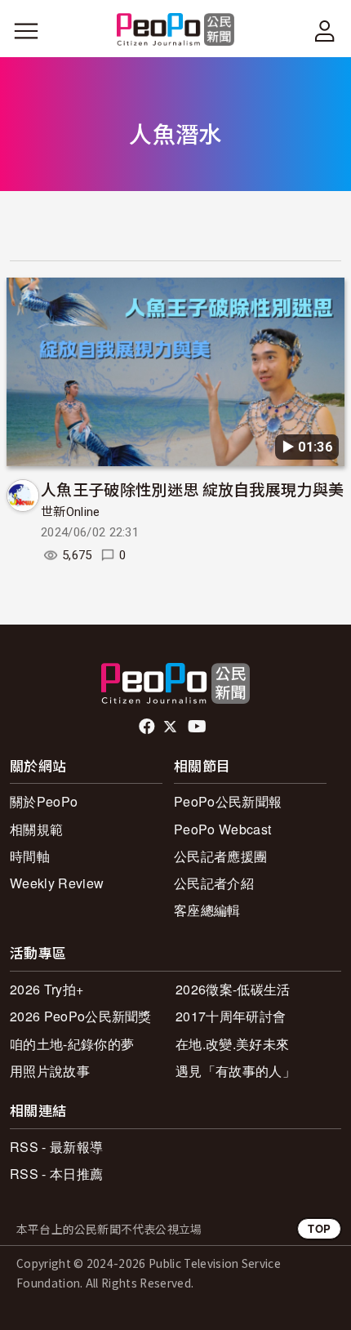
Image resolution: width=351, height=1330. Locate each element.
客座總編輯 (207, 910)
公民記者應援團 (220, 856)
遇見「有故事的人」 (235, 1070)
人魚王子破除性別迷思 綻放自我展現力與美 (192, 489)
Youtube (198, 726)
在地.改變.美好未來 (232, 1043)
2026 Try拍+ (46, 989)
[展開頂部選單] (325, 31)
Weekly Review (57, 883)
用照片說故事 (50, 1070)
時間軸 (30, 856)
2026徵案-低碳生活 (233, 989)
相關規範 (36, 829)
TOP (319, 1228)
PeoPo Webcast (222, 829)
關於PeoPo (44, 801)
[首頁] (176, 30)
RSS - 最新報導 (56, 1146)
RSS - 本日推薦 (56, 1173)
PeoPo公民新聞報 (228, 801)
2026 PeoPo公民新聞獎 (81, 1016)
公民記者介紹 (214, 883)
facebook (148, 726)
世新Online (70, 512)
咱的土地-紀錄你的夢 (72, 1043)
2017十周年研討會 (231, 1016)
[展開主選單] (26, 31)
